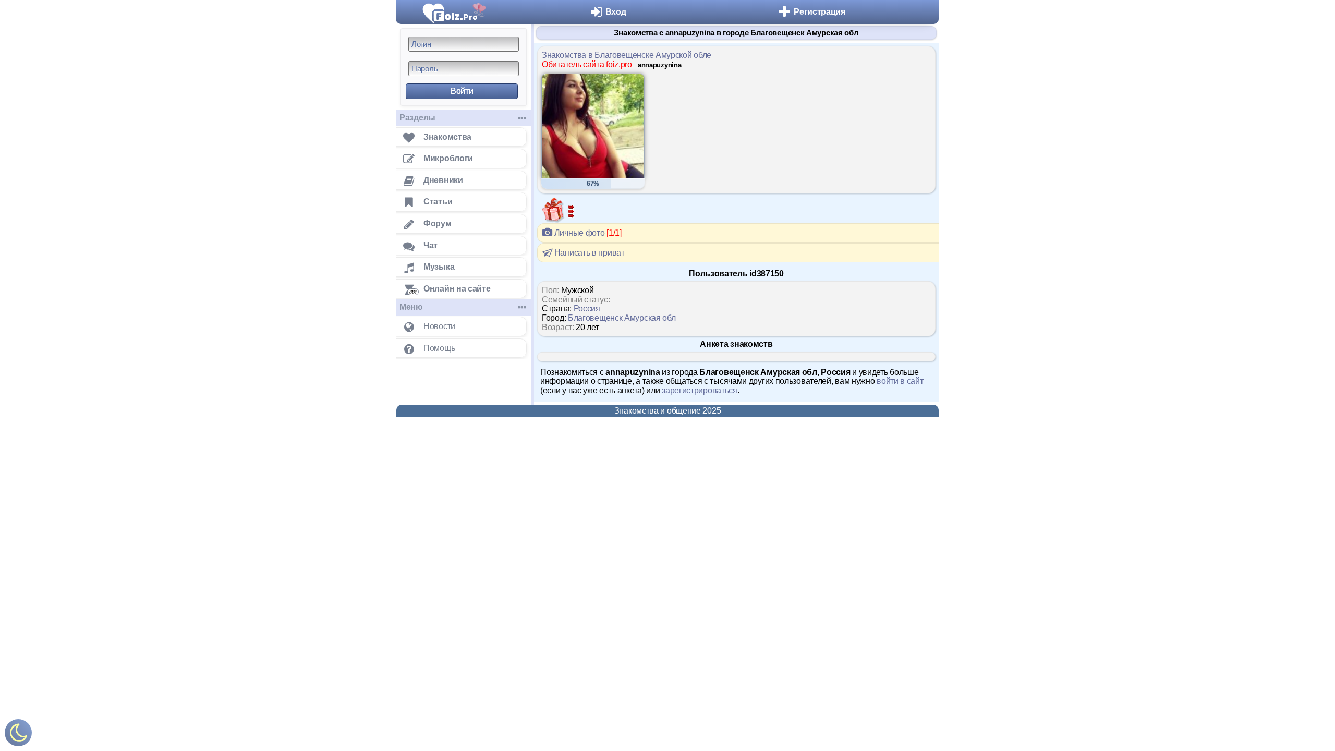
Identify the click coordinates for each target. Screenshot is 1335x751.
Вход (615, 11)
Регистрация (819, 11)
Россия (587, 308)
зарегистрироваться (699, 390)
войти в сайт (900, 381)
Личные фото (587, 232)
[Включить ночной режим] (18, 735)
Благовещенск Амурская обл (622, 317)
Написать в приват (588, 252)
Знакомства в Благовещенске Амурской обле (626, 55)
